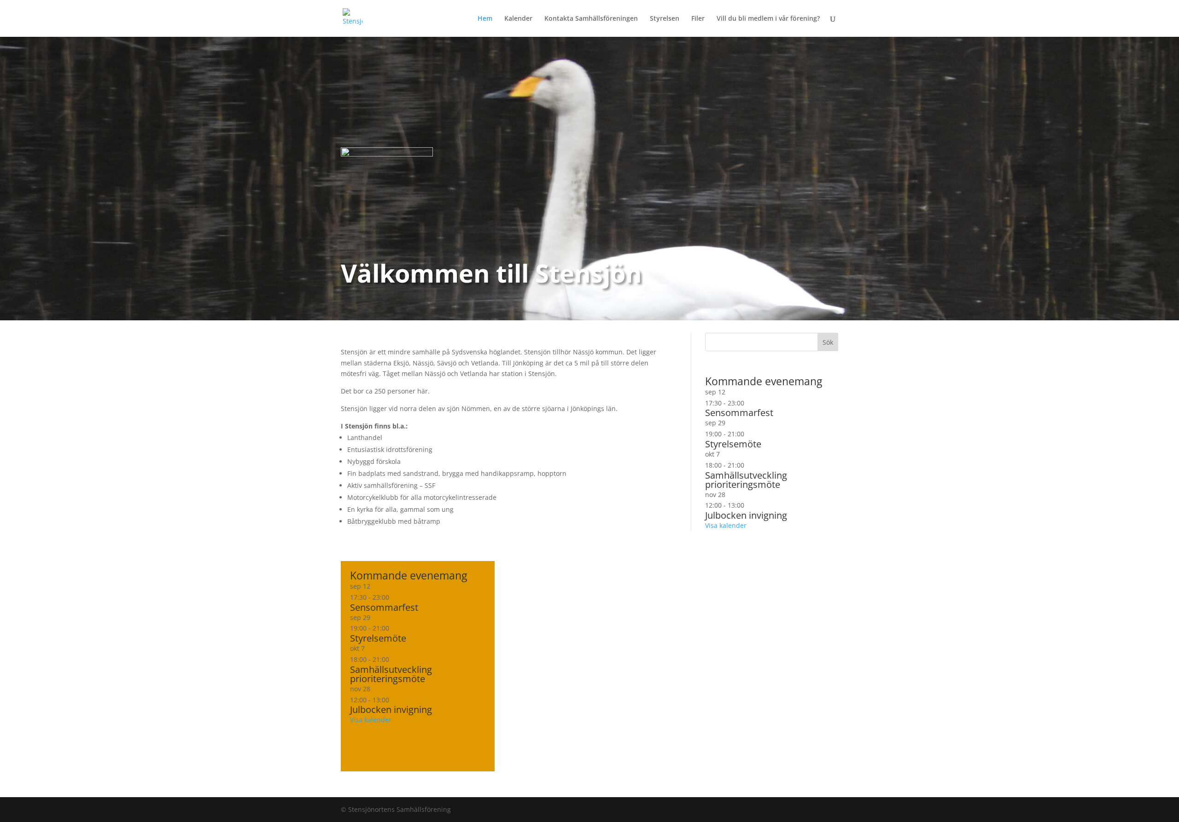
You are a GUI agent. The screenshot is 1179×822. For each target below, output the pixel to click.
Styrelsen (664, 19)
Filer (698, 19)
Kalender (518, 19)
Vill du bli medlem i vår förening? (768, 19)
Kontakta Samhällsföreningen (591, 19)
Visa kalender (370, 719)
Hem (485, 19)
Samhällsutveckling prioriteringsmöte (391, 674)
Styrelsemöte (378, 638)
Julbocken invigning (391, 709)
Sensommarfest (384, 607)
